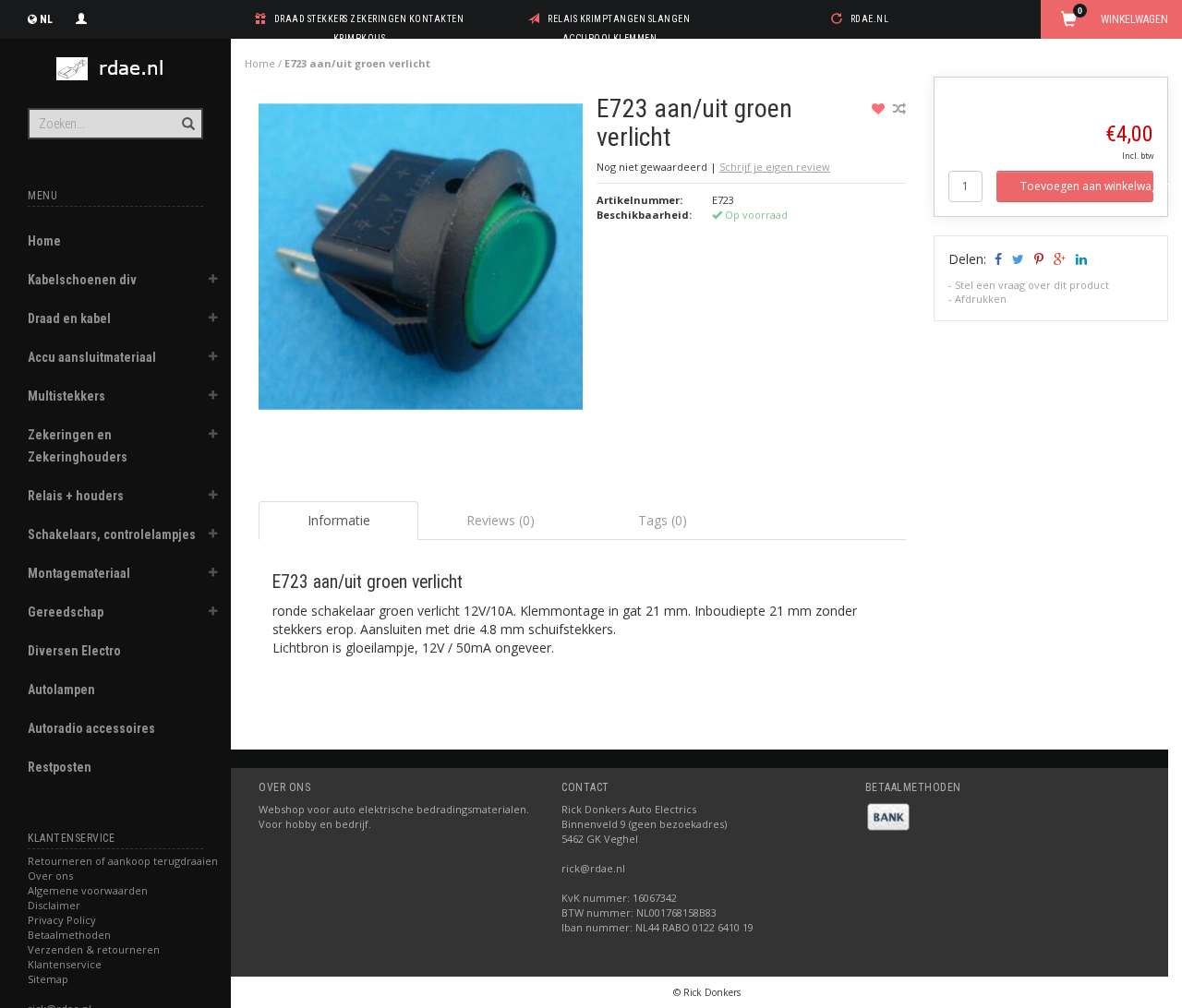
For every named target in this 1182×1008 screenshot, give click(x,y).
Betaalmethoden (69, 935)
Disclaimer (54, 905)
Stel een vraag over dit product (1032, 285)
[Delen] (997, 259)
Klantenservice (65, 964)
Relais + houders (76, 495)
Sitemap (48, 979)
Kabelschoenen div (82, 279)
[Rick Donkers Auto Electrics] (115, 68)
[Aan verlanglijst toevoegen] (880, 108)
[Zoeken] (187, 113)
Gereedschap (65, 612)
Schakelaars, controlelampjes (112, 534)
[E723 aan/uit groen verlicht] (421, 261)
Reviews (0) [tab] (500, 520)
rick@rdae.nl (593, 868)
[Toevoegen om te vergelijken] (899, 108)
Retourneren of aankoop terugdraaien (123, 861)
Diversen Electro (74, 650)
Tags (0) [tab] (662, 520)
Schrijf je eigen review (774, 167)
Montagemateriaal (79, 573)
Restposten (59, 767)
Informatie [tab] (339, 520)
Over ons (50, 875)
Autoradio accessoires (91, 728)
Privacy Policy (62, 920)
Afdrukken (981, 299)
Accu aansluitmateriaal (92, 357)
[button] (213, 281)
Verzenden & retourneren (94, 949)
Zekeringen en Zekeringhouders (77, 445)
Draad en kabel (69, 318)
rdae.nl (869, 19)
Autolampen (61, 689)
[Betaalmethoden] (888, 815)
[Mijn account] (81, 16)
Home (44, 241)
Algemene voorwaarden (88, 890)
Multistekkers (66, 396)
